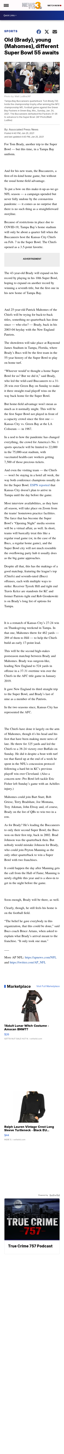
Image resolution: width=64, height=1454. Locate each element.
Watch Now (53, 5)
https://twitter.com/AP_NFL (28, 962)
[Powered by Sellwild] (54, 1195)
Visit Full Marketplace (48, 986)
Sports (11, 31)
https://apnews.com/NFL (41, 957)
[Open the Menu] (6, 5)
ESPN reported (40, 485)
